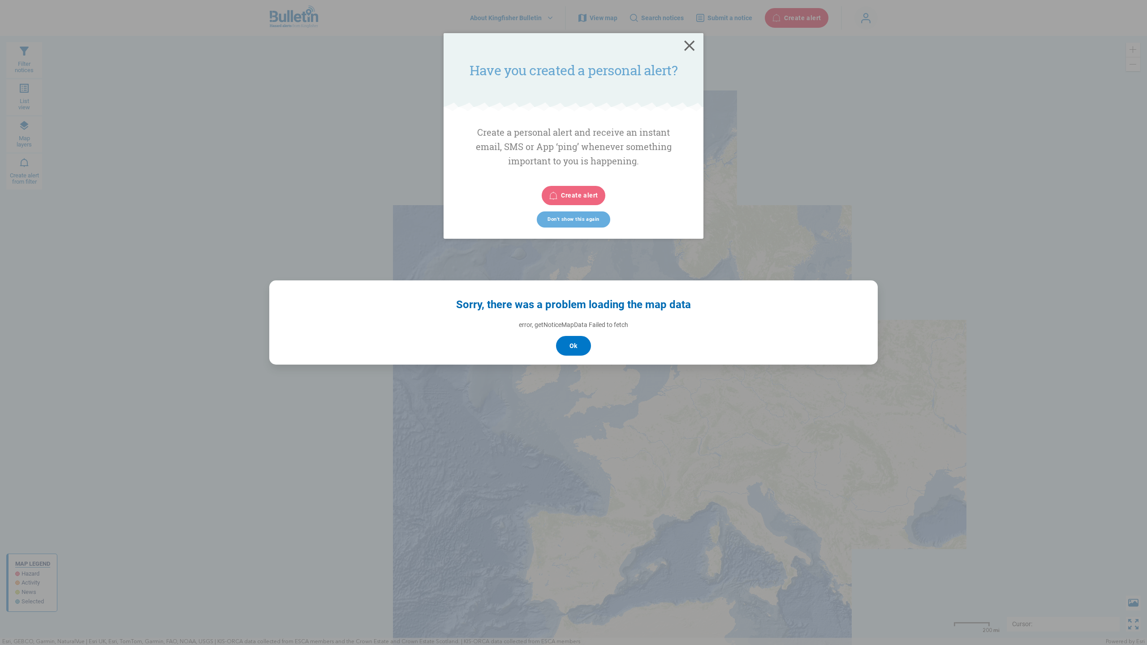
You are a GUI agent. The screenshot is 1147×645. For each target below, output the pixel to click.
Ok (573, 345)
